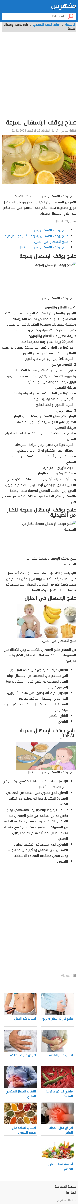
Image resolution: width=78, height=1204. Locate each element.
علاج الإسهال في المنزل (51, 242)
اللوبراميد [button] (69, 573)
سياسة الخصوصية (65, 1186)
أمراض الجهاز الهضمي (46, 24)
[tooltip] (69, 573)
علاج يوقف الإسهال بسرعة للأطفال (43, 247)
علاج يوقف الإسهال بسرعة (49, 230)
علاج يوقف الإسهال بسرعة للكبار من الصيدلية (36, 236)
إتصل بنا (71, 1192)
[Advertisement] (39, 77)
